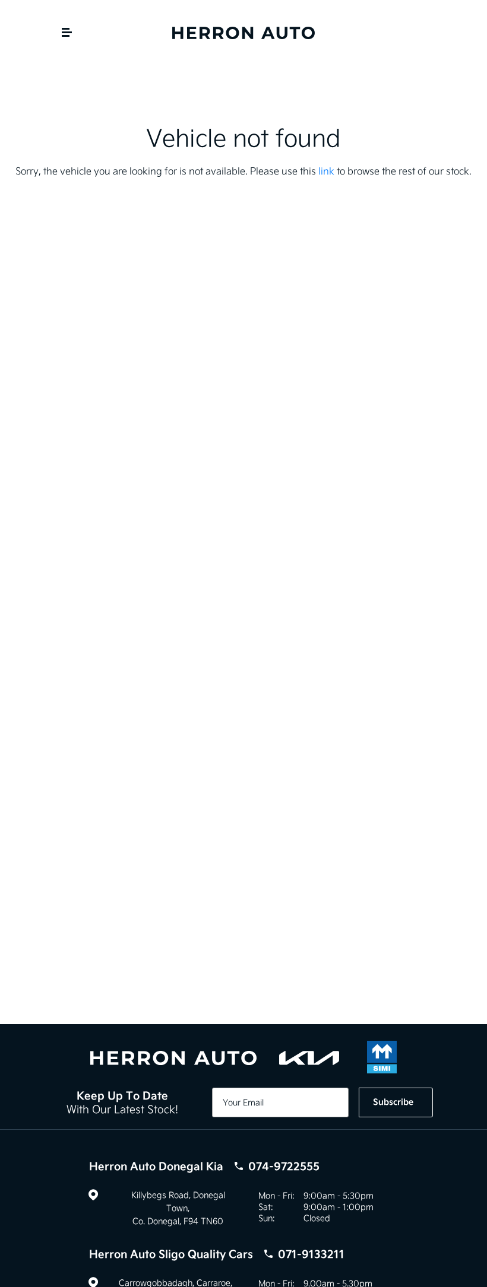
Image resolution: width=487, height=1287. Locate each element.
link (326, 170)
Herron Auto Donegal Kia (204, 1166)
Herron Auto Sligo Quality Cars (216, 1254)
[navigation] (67, 35)
